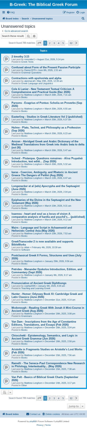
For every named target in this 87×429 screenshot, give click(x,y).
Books (24, 97)
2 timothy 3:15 (20, 56)
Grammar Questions (31, 72)
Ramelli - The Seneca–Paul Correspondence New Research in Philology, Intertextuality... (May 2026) (48, 365)
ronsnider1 (29, 59)
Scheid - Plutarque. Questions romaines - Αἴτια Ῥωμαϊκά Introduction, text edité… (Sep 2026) (47, 160)
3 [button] (54, 43)
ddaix (27, 247)
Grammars (26, 316)
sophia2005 (30, 286)
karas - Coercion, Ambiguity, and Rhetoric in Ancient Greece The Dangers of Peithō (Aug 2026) (44, 174)
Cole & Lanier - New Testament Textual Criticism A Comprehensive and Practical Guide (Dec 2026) (43, 90)
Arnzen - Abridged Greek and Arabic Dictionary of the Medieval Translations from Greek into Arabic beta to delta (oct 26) (48, 144)
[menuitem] (11, 12)
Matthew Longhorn (33, 95)
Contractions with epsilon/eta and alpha (36, 78)
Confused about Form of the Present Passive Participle (46, 67)
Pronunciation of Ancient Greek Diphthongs (39, 283)
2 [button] (49, 43)
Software (25, 250)
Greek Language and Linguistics (37, 83)
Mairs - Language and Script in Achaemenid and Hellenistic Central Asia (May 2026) (42, 229)
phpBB (33, 421)
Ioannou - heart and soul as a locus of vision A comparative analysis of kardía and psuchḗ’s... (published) (48, 215)
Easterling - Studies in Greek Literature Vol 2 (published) (47, 116)
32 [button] (71, 43)
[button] (39, 43)
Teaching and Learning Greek (35, 288)
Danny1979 (30, 70)
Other (24, 385)
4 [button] (58, 43)
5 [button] (63, 43)
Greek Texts (27, 62)
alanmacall (29, 81)
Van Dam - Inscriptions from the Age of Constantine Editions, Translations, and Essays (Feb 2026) (44, 323)
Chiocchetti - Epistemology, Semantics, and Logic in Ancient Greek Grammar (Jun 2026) (44, 337)
